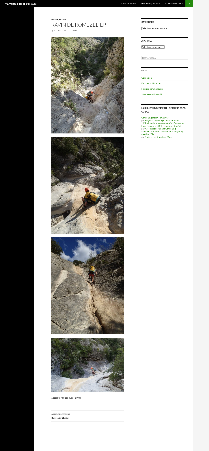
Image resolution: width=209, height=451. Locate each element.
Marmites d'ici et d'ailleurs (21, 3)
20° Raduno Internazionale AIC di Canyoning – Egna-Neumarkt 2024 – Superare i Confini (163, 124)
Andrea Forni (151, 137)
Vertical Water (165, 137)
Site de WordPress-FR (151, 94)
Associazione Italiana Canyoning (160, 128)
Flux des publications (151, 83)
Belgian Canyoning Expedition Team (162, 120)
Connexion (146, 77)
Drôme (54, 19)
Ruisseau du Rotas (60, 416)
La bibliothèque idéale (150, 4)
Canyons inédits (128, 4)
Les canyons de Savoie (173, 4)
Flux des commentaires (152, 88)
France (62, 19)
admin (73, 31)
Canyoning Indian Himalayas (154, 117)
